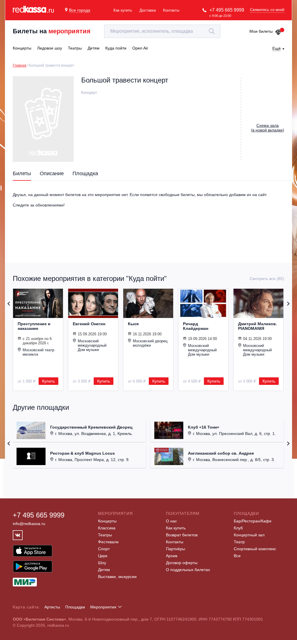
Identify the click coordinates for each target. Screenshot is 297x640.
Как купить (122, 10)
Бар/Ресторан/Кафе (252, 521)
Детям (104, 569)
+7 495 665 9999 (226, 10)
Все (237, 555)
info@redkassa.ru (29, 523)
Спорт (104, 548)
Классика (106, 528)
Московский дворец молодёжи (150, 343)
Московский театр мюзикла (38, 352)
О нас (171, 521)
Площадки (75, 607)
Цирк (102, 555)
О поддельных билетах (188, 569)
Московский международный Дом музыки (92, 345)
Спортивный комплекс (255, 548)
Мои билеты (261, 31)
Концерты (107, 521)
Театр (239, 542)
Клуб (238, 528)
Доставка (148, 10)
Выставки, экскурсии (117, 576)
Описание (52, 173)
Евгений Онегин (89, 323)
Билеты (22, 173)
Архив (171, 555)
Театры (105, 535)
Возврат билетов (182, 535)
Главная (19, 65)
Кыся (133, 323)
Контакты (171, 10)
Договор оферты (182, 562)
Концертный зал (249, 535)
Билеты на (51, 31)
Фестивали (108, 542)
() (267, 127)
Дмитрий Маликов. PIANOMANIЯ (257, 326)
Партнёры (175, 548)
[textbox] (162, 31)
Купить (48, 381)
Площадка (85, 173)
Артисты (52, 607)
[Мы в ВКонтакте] (18, 535)
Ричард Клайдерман (195, 326)
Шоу (102, 562)
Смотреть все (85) (267, 278)
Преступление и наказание (34, 326)
